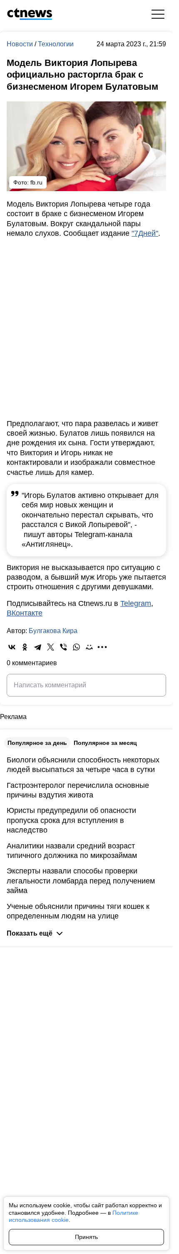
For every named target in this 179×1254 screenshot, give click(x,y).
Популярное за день (37, 742)
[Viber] (63, 647)
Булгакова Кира (53, 630)
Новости (21, 44)
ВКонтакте (24, 613)
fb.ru (36, 182)
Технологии (56, 44)
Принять (86, 1237)
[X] (50, 647)
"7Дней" (145, 233)
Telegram (135, 603)
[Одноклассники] (25, 647)
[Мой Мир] (89, 647)
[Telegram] (37, 647)
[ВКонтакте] (12, 647)
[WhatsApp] (76, 647)
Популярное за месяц (105, 742)
